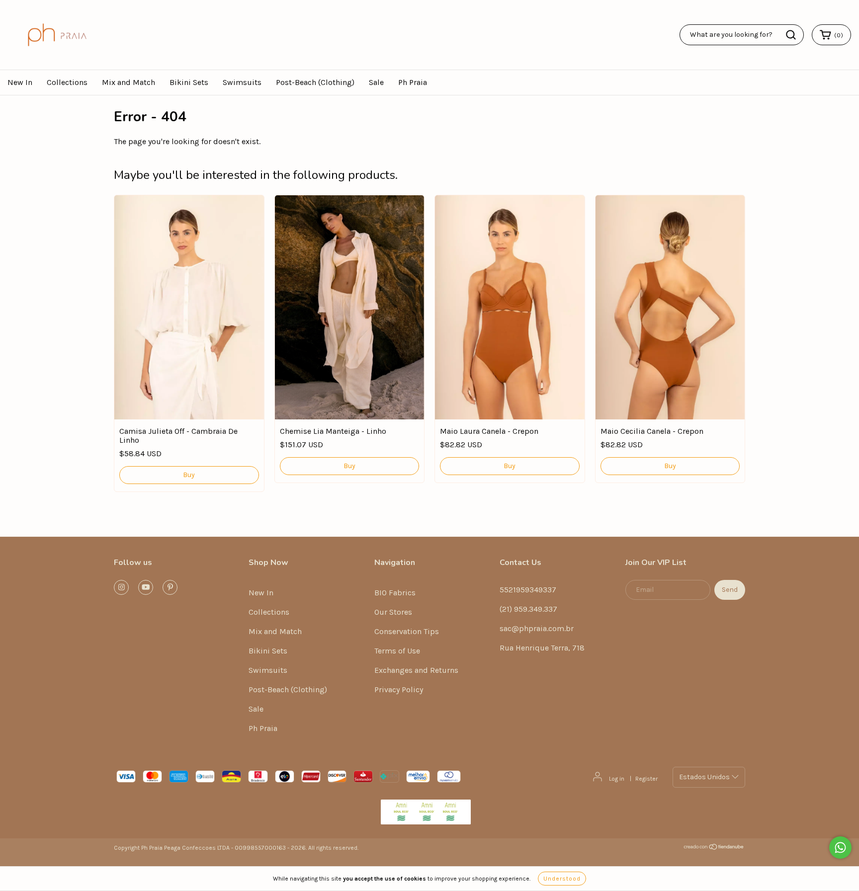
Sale (376, 82)
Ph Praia (412, 82)
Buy (189, 475)
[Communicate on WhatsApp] (840, 847)
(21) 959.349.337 (528, 609)
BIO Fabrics (395, 592)
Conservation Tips (406, 631)
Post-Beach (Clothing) (315, 82)
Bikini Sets (189, 82)
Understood (562, 878)
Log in (616, 778)
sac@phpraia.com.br (537, 628)
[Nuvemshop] (714, 848)
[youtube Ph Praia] (145, 587)
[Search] (791, 35)
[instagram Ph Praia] (121, 587)
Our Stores (393, 612)
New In (19, 82)
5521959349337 (528, 589)
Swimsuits (242, 82)
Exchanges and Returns (416, 670)
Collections (67, 82)
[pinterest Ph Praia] (170, 587)
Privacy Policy (398, 689)
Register (646, 778)
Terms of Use (397, 650)
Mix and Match (128, 82)
